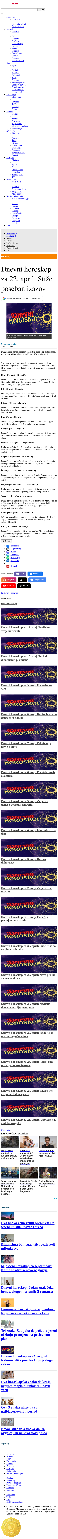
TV (7, 250)
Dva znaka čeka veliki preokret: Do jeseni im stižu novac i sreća (27, 1225)
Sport (8, 63)
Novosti (9, 29)
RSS (8, 1499)
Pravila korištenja (13, 1483)
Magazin (10, 157)
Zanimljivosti (12, 248)
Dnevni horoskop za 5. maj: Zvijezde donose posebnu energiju (24, 802)
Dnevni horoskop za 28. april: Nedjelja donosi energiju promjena (25, 1005)
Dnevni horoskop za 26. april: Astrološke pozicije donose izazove (27, 1063)
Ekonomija (11, 94)
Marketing (10, 1480)
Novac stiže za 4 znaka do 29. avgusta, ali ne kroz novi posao (24, 1431)
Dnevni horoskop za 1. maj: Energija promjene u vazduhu (24, 918)
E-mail (14, 566)
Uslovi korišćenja (13, 1485)
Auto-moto (11, 179)
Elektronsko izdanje (14, 1502)
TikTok (26, 586)
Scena (9, 241)
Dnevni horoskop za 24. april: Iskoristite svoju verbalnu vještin (27, 1092)
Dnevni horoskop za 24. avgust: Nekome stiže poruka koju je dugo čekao (27, 1360)
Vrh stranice (9, 1449)
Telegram (15, 554)
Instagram (10, 580)
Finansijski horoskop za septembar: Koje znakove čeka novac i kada (28, 1311)
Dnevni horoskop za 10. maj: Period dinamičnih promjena (24, 658)
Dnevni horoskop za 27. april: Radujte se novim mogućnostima (27, 1034)
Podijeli (8, 541)
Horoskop (10, 245)
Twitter (9, 1497)
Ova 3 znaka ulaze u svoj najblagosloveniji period (19, 1409)
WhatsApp (15, 557)
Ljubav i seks (12, 243)
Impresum (10, 1490)
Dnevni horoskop (9, 603)
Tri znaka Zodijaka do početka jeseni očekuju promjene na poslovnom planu (29, 1335)
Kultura (9, 111)
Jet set (9, 238)
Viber (13, 552)
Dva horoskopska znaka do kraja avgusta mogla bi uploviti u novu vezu (26, 1386)
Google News (39, 580)
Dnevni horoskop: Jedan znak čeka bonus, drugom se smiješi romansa (27, 1289)
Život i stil (10, 131)
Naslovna (10, 17)
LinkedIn (15, 560)
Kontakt (9, 1478)
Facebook (15, 546)
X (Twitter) (16, 549)
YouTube (10, 586)
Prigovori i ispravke (9, 593)
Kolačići (10, 1487)
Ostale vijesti (6, 1130)
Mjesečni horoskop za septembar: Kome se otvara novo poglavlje (26, 1268)
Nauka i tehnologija (14, 196)
